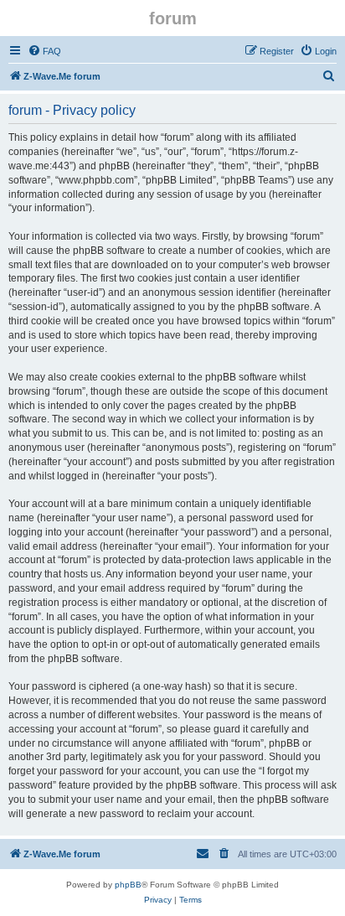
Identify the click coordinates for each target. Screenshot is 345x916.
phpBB (128, 884)
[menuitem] (44, 51)
